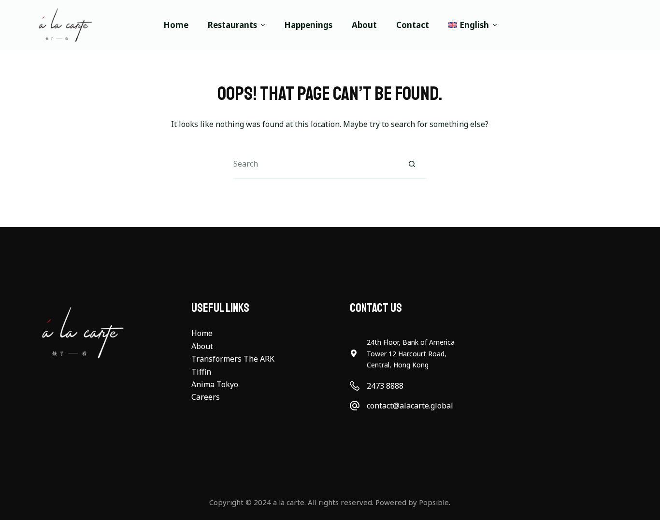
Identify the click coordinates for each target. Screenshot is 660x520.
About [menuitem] (364, 24)
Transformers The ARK (232, 358)
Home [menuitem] (175, 24)
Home (202, 333)
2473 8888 (385, 385)
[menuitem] (468, 25)
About (202, 346)
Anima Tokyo (214, 384)
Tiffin (201, 371)
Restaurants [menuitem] (232, 24)
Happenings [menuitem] (308, 24)
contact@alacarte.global (410, 405)
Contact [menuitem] (412, 24)
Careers (205, 397)
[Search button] (412, 164)
